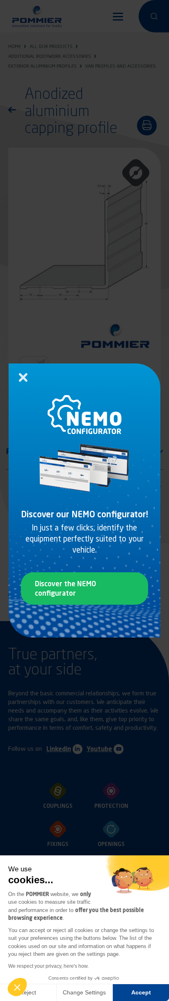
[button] (17, 987)
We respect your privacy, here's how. (48, 966)
